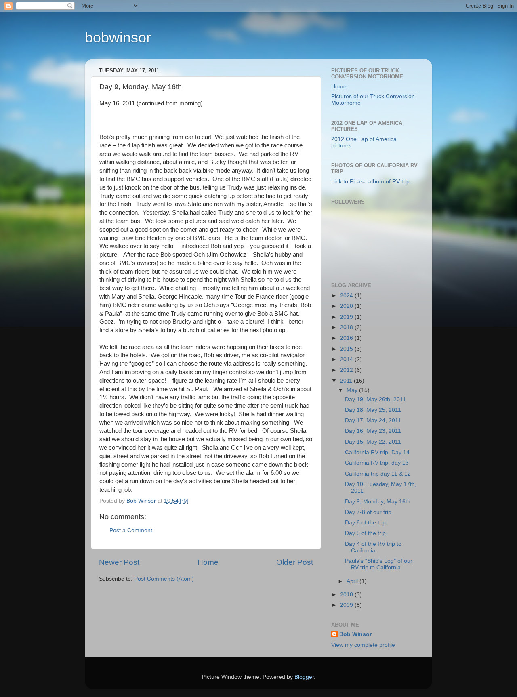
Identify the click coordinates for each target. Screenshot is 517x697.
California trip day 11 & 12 (378, 474)
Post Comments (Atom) (164, 579)
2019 (347, 317)
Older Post (294, 562)
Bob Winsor (355, 634)
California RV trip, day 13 (377, 463)
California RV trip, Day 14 (377, 452)
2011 (347, 381)
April (353, 581)
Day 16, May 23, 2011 (373, 431)
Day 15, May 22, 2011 (373, 442)
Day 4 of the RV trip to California (373, 547)
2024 (347, 296)
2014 (347, 359)
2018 (347, 327)
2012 (347, 370)
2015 (347, 349)
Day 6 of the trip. (366, 523)
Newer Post (119, 562)
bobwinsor (118, 37)
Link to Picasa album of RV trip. (371, 182)
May (353, 390)
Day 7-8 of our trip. (369, 512)
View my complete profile (363, 645)
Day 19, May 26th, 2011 (375, 399)
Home (208, 562)
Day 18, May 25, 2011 (373, 410)
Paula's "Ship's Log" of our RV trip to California (378, 564)
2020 (347, 306)
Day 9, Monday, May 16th (377, 502)
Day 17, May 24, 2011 (373, 420)
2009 (347, 605)
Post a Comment (130, 530)
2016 (347, 338)
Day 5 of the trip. (366, 533)
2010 (347, 595)
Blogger (304, 677)
